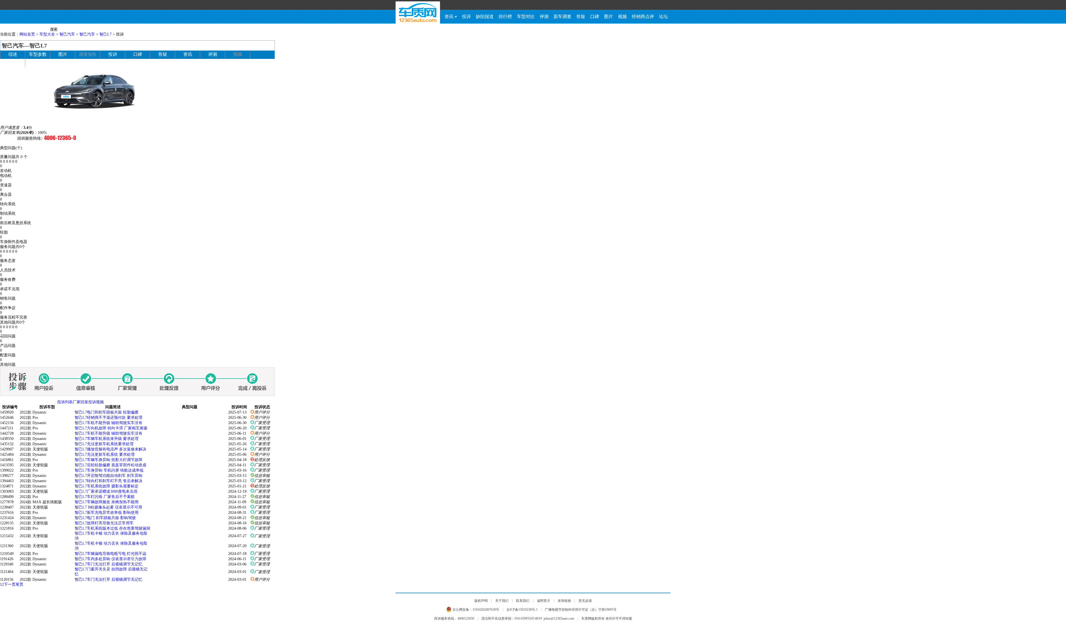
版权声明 (481, 601)
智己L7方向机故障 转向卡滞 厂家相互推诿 (111, 428)
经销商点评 (643, 16)
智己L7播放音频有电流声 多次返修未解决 (110, 449)
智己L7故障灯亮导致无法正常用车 (104, 523)
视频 (622, 16)
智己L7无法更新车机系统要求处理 (104, 444)
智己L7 (105, 34)
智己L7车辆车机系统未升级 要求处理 (107, 439)
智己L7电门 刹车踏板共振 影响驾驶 (105, 518)
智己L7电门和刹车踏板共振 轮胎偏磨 (107, 412)
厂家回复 (80, 402)
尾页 (19, 584)
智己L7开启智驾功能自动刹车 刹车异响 (108, 476)
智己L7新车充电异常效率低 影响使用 (107, 512)
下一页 (10, 584)
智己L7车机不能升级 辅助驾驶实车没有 (108, 423)
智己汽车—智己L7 (24, 45)
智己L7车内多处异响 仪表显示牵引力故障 (110, 559)
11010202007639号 (485, 610)
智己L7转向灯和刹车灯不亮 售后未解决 (108, 481)
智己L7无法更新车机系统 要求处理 (105, 454)
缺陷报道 (485, 16)
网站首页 (27, 34)
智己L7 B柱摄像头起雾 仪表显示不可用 (108, 507)
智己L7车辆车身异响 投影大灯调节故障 (108, 460)
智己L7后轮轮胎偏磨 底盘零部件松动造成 (110, 465)
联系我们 (522, 601)
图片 (608, 16)
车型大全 (47, 34)
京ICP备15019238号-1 (522, 610)
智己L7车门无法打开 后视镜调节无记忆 (108, 564)
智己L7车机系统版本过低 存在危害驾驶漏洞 (112, 528)
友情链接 (564, 601)
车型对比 (526, 16)
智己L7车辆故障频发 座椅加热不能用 (107, 502)
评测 (544, 16)
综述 (12, 54)
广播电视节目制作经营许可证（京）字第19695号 (581, 610)
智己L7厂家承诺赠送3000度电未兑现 (106, 491)
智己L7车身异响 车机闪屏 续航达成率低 (109, 470)
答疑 (580, 16)
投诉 (466, 16)
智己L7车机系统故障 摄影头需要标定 (107, 486)
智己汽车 (67, 34)
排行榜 (505, 16)
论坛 (663, 16)
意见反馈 (585, 601)
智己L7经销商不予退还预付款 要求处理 (108, 417)
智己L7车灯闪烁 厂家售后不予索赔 (105, 497)
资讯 (448, 16)
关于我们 (502, 601)
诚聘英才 (543, 601)
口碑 (594, 16)
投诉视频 (96, 402)
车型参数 (38, 54)
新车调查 (562, 16)
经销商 (12, 62)
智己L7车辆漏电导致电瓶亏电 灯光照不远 (110, 554)
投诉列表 (65, 402)
